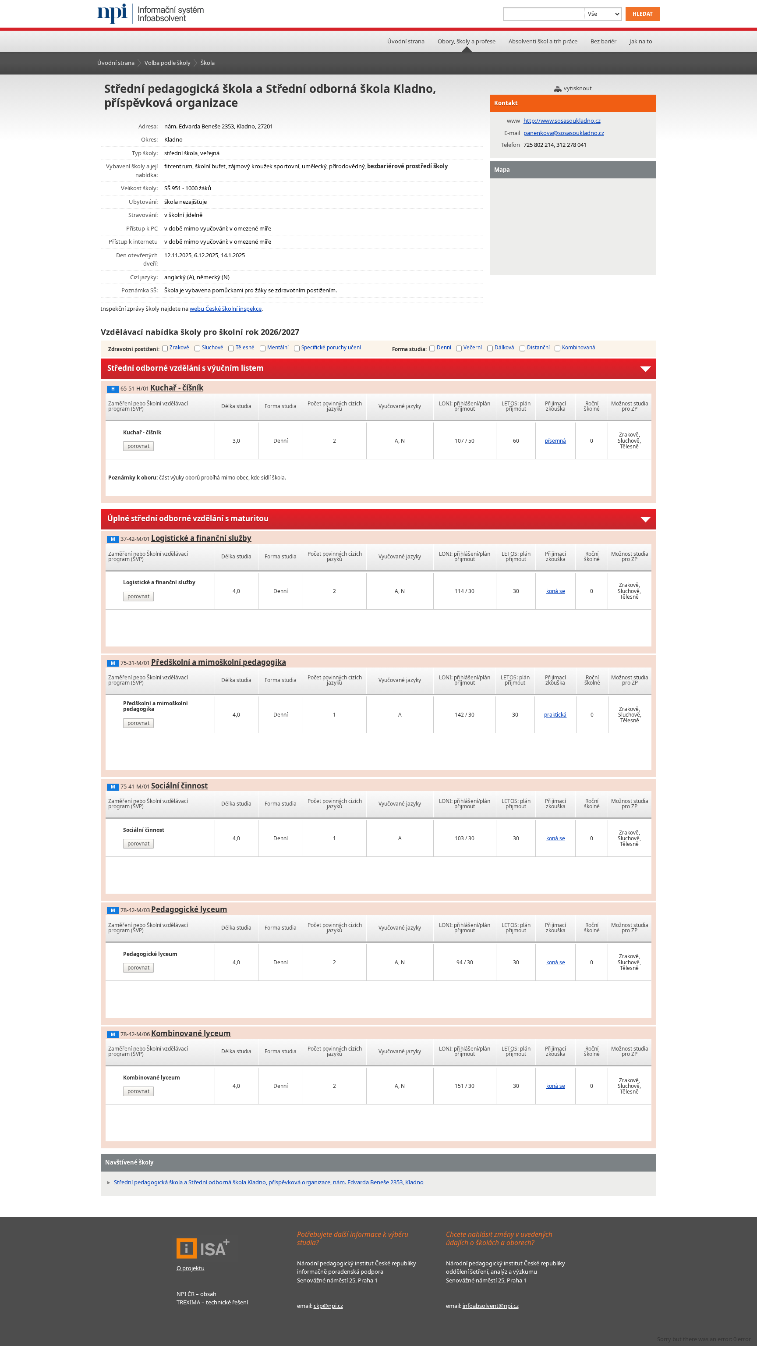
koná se (555, 591)
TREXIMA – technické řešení (212, 1302)
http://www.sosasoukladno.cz (562, 120)
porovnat (138, 446)
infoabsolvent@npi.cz (491, 1306)
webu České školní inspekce (226, 309)
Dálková (504, 347)
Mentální (278, 347)
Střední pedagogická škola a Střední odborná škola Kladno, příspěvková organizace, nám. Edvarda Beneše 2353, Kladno (269, 1182)
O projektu (191, 1268)
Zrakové (179, 347)
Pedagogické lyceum (189, 909)
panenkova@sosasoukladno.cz (564, 133)
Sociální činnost (179, 786)
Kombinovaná (578, 347)
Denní (444, 347)
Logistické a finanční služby (201, 538)
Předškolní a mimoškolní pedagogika (218, 662)
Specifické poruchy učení (331, 347)
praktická (555, 714)
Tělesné (245, 347)
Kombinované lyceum (191, 1033)
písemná (555, 440)
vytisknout (578, 88)
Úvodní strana (405, 41)
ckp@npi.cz (328, 1306)
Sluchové (212, 347)
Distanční (538, 347)
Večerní (472, 347)
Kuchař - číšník (176, 388)
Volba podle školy (168, 63)
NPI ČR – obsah (196, 1294)
